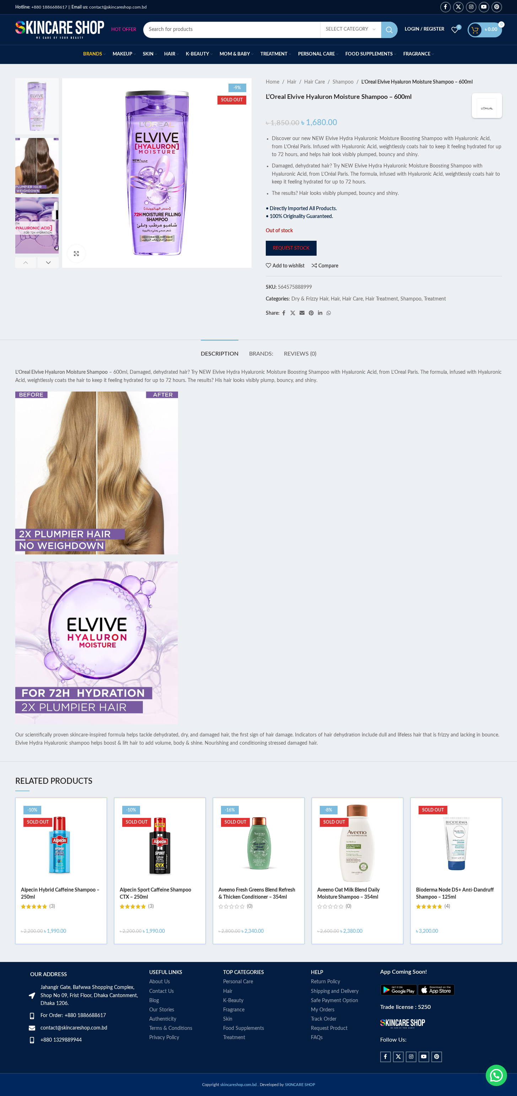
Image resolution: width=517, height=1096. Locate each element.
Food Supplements (243, 1028)
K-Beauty (233, 1000)
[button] (25, 262)
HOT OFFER (123, 29)
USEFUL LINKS (165, 972)
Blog (154, 1000)
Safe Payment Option (334, 1000)
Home (272, 82)
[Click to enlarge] (76, 253)
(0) (250, 906)
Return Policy (325, 981)
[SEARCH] (389, 30)
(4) (447, 906)
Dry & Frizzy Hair (309, 299)
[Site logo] (59, 29)
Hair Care (314, 82)
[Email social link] (302, 313)
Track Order (323, 1019)
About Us (159, 981)
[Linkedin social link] (320, 313)
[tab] (219, 350)
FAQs (317, 1037)
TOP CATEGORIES (243, 972)
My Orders (322, 1009)
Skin (227, 1019)
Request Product (329, 1028)
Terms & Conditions (170, 1028)
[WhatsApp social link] (328, 313)
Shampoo (343, 82)
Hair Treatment (381, 299)
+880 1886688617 (41, 7)
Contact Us (161, 991)
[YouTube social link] (484, 7)
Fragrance (233, 1009)
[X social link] (458, 7)
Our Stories (161, 1009)
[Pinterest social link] (496, 7)
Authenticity (162, 1019)
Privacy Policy (164, 1037)
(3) (52, 906)
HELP (317, 972)
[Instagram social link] (471, 7)
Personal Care (238, 981)
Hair (291, 82)
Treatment (435, 299)
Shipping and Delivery (335, 991)
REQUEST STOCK (291, 248)
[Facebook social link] (445, 7)
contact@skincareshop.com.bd (109, 7)
